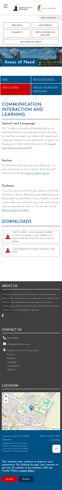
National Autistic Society (37, 173)
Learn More (26, 471)
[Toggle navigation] (5, 6)
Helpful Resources (43, 80)
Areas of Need (10, 87)
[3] (18, 270)
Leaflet (56, 429)
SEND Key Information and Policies (45, 89)
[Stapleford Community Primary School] (23, 7)
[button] (31, 408)
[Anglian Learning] (46, 7)
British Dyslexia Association (15, 210)
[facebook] (4, 316)
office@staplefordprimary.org (18, 344)
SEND (5, 80)
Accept (9, 479)
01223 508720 (12, 338)
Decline (26, 479)
